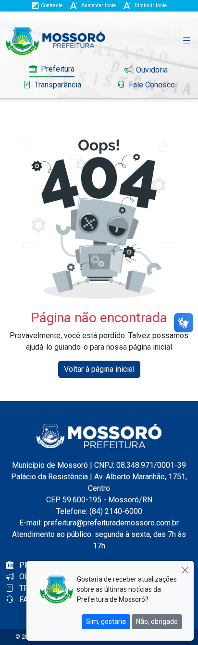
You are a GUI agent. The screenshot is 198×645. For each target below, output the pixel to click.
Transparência (57, 84)
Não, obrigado (157, 621)
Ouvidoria (151, 69)
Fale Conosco (151, 84)
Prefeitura (56, 68)
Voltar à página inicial (99, 369)
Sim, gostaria (106, 621)
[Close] (185, 570)
